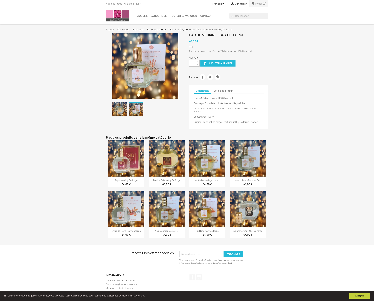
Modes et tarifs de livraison (119, 288)
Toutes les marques (183, 16)
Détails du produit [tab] (223, 90)
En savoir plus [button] (137, 295)
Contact (206, 16)
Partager (203, 77)
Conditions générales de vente (121, 284)
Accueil (142, 16)
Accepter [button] (359, 296)
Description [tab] (202, 90)
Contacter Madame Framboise (121, 280)
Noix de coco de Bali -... (167, 231)
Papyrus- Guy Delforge (126, 180)
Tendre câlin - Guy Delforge (167, 180)
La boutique (159, 16)
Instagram (199, 277)
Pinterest (217, 77)
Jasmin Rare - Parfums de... (247, 180)
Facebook (192, 277)
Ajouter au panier (218, 63)
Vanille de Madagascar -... (207, 180)
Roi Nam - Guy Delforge (207, 231)
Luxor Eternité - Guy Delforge (248, 231)
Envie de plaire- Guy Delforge (126, 231)
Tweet (210, 77)
